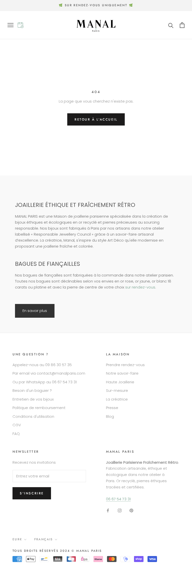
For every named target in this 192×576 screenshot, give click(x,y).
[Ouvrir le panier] (182, 25)
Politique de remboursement (39, 407)
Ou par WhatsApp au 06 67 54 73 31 (44, 382)
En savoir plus (34, 310)
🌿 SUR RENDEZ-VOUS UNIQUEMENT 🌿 (96, 5)
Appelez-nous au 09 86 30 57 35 (42, 364)
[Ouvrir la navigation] (12, 25)
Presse (112, 407)
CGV (16, 425)
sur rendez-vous (140, 287)
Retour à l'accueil (96, 119)
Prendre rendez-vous (125, 364)
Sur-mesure (117, 390)
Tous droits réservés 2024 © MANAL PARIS (57, 551)
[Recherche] (171, 25)
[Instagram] (120, 510)
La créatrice (117, 399)
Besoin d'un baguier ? (32, 390)
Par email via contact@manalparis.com (48, 373)
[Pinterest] (131, 510)
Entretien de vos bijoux (33, 399)
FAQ (16, 433)
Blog (110, 416)
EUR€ (17, 539)
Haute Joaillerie (120, 382)
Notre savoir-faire (122, 373)
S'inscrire (32, 493)
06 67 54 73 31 (118, 499)
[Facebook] (108, 510)
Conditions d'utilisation (33, 416)
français (43, 539)
